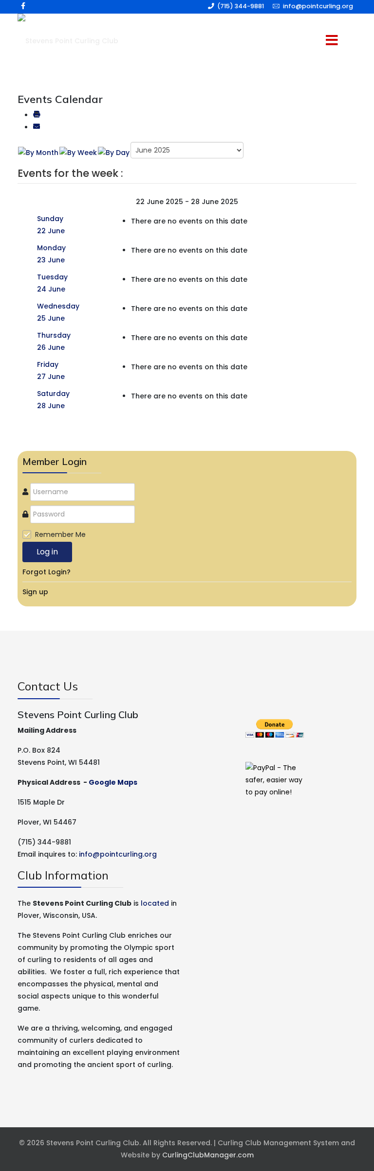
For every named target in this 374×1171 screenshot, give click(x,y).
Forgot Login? (46, 572)
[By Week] (78, 152)
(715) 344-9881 (240, 6)
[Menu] (318, 41)
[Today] (114, 152)
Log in (47, 551)
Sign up (35, 592)
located (155, 903)
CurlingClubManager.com (208, 1155)
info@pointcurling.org (318, 6)
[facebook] (23, 6)
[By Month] (38, 152)
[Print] (36, 115)
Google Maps (113, 782)
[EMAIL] (36, 127)
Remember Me (60, 534)
